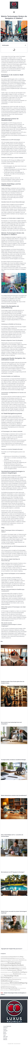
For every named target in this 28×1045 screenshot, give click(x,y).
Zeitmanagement (15, 990)
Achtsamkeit (4, 956)
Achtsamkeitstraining (7, 958)
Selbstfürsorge (7, 981)
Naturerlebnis (15, 977)
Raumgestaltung (16, 979)
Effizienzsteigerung (7, 961)
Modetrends (17, 974)
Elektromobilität (4, 963)
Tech (2, 992)
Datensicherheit (4, 960)
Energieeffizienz (14, 963)
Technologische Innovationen (16, 984)
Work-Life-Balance (5, 989)
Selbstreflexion (16, 981)
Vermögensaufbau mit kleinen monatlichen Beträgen (13, 759)
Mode (4, 1032)
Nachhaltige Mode (11, 976)
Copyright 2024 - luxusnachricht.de (14, 1043)
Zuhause (5, 1027)
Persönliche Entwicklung (22, 977)
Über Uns (5, 1036)
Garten (5, 1029)
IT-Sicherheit (9, 972)
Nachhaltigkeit (6, 977)
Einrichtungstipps (17, 961)
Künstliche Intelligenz (19, 972)
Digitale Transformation (13, 960)
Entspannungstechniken (12, 965)
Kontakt (5, 1038)
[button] (14, 12)
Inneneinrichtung (4, 972)
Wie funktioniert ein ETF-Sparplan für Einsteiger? (12, 872)
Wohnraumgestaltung (9, 988)
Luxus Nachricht (7, 1026)
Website (5, 1039)
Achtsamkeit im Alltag (15, 956)
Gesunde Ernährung (10, 969)
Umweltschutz (4, 986)
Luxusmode (3, 974)
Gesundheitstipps (4, 970)
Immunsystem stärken (14, 970)
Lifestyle (5, 1030)
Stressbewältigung (18, 983)
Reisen (5, 1033)
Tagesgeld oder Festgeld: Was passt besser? (11, 948)
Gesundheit (22, 968)
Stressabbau (5, 983)
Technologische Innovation (5, 984)
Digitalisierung (22, 960)
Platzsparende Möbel (6, 979)
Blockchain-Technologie (19, 958)
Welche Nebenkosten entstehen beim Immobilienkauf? (14, 795)
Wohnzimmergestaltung (21, 988)
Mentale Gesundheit (9, 974)
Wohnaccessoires (12, 986)
